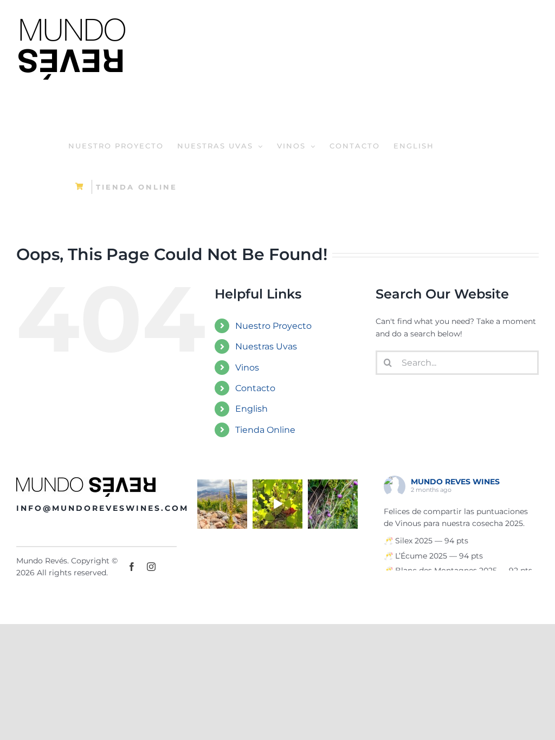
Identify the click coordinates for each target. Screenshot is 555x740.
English (251, 409)
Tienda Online (265, 430)
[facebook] (131, 566)
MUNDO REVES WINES (455, 481)
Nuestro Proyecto (273, 326)
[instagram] (151, 566)
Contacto (255, 388)
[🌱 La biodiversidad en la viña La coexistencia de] (333, 504)
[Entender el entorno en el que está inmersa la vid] (222, 504)
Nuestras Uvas (266, 346)
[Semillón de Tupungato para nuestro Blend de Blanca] (277, 504)
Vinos (247, 367)
